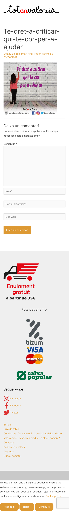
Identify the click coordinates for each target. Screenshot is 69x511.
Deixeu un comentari (15, 53)
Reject (26, 506)
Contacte (9, 442)
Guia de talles (11, 429)
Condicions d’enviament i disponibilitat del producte (33, 433)
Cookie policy (53, 496)
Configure (44, 506)
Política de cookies (14, 447)
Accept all (9, 506)
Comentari (10, 143)
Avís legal (9, 451)
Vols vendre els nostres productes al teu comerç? (32, 438)
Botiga (7, 424)
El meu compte (12, 455)
